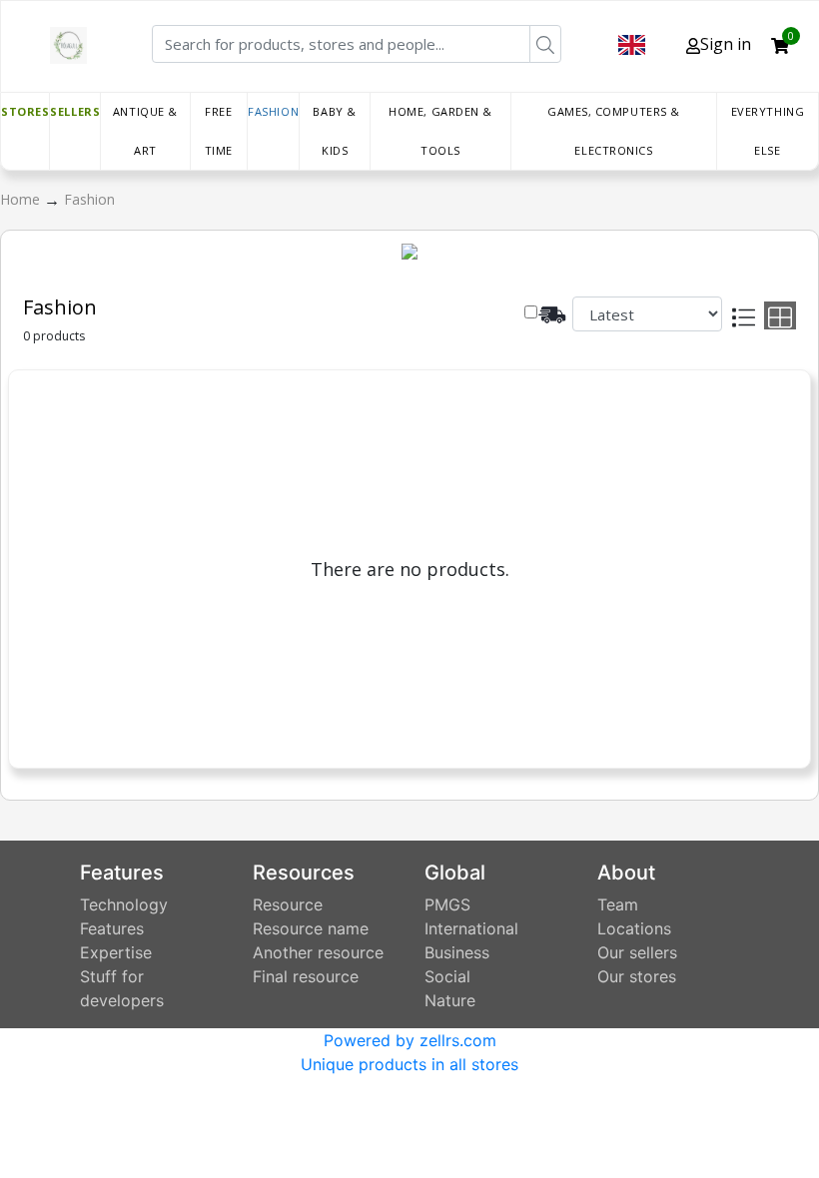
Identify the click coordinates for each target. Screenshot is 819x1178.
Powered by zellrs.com (410, 1040)
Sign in (725, 44)
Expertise (116, 952)
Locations (634, 928)
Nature (449, 1000)
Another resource (318, 952)
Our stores (636, 976)
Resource (288, 904)
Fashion (273, 111)
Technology (124, 904)
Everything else (768, 131)
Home (22, 199)
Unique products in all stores (409, 1064)
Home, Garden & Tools (440, 131)
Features (112, 928)
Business (456, 952)
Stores (25, 111)
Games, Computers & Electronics (613, 131)
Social (447, 976)
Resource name (311, 928)
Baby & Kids (334, 131)
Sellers (75, 111)
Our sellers (637, 952)
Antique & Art (145, 131)
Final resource (306, 976)
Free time (219, 131)
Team (617, 904)
